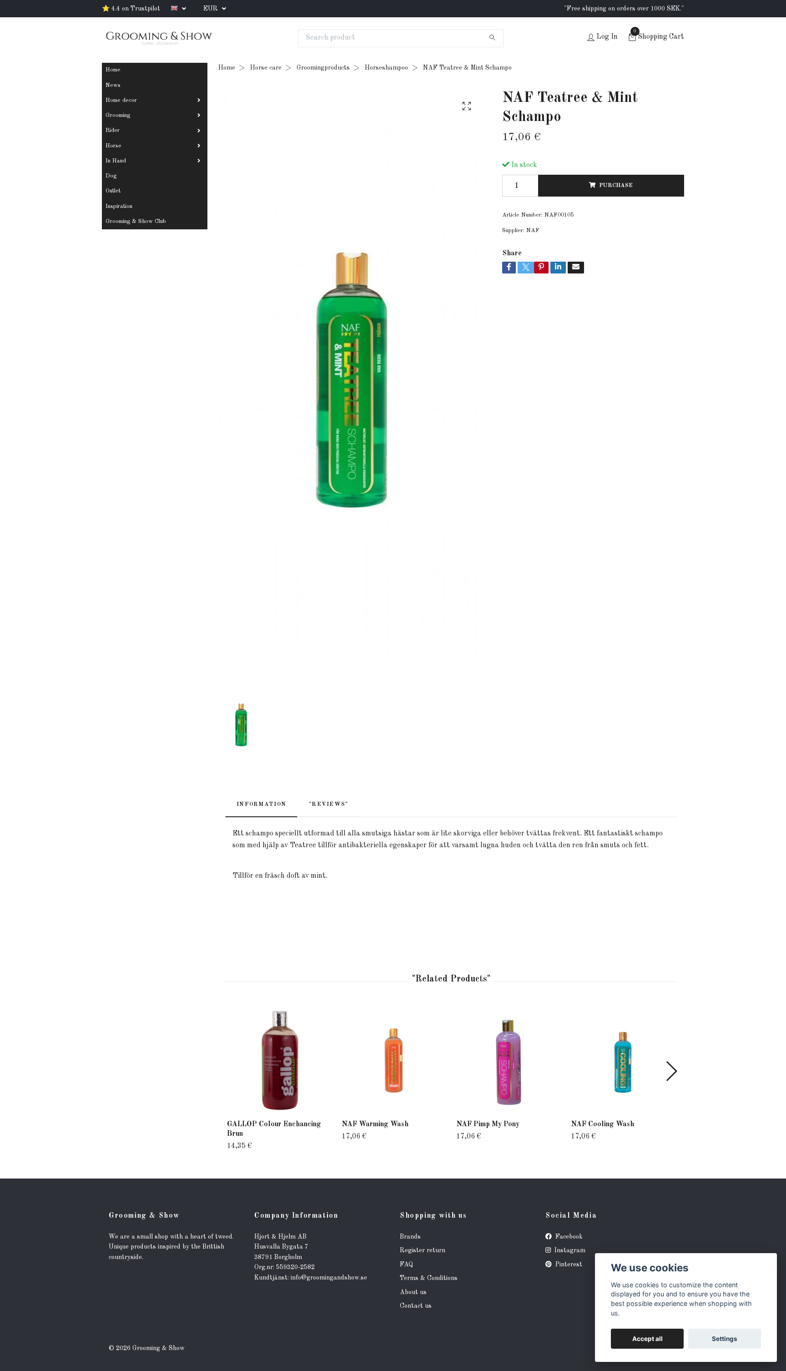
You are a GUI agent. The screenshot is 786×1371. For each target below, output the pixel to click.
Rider (113, 130)
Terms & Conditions (429, 1278)
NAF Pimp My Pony (487, 1124)
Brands (410, 1237)
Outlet (113, 191)
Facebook (568, 1237)
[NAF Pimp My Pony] (508, 1060)
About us (413, 1292)
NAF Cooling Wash (602, 1124)
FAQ (406, 1264)
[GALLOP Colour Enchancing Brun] (279, 1060)
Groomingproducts (323, 68)
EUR (211, 8)
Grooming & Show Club (136, 221)
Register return (422, 1250)
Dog (111, 176)
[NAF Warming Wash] (394, 1060)
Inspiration (119, 206)
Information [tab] (261, 804)
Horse (113, 146)
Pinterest (568, 1264)
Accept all (647, 1338)
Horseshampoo (386, 68)
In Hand (116, 161)
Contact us (416, 1306)
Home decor (121, 100)
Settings (724, 1338)
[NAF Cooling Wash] (623, 1060)
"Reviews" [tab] (328, 804)
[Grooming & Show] (159, 38)
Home (113, 70)
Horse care (266, 68)
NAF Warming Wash (375, 1124)
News (113, 85)
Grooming (118, 115)
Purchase (616, 185)
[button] (671, 1071)
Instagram (569, 1250)
